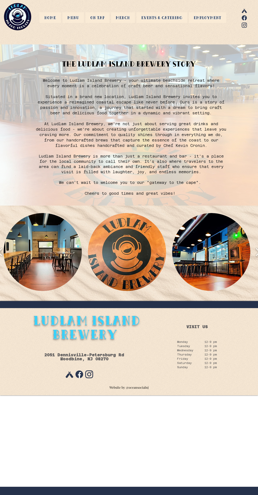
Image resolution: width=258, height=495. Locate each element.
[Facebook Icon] (244, 17)
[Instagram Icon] (244, 25)
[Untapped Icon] (244, 10)
